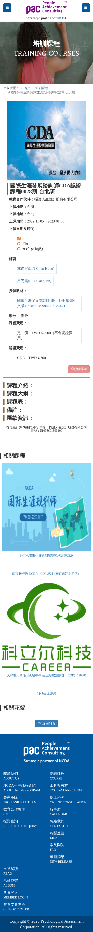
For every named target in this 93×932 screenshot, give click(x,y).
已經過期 (80, 369)
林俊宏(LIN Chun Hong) (35, 268)
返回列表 (48, 723)
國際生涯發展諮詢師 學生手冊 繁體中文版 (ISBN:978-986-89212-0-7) (47, 303)
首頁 (27, 88)
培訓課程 (41, 88)
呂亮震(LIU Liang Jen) (34, 281)
